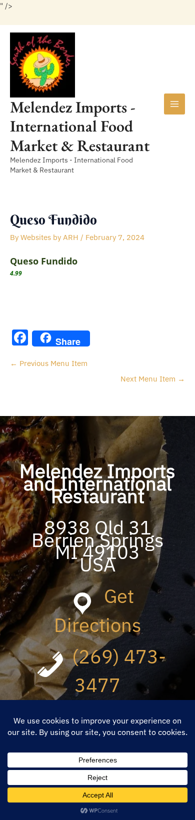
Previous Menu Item (49, 363)
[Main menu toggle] (174, 104)
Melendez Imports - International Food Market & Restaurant (80, 126)
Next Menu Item (152, 379)
